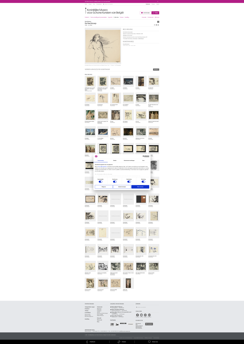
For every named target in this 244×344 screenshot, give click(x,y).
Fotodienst (99, 310)
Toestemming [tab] (101, 160)
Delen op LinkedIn (156, 25)
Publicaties (99, 309)
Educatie (144, 17)
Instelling (127, 17)
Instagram (145, 316)
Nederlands (148, 4)
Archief (98, 312)
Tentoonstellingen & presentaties (98, 17)
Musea (121, 17)
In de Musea (88, 312)
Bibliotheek (99, 308)
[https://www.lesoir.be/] (123, 323)
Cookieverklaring (156, 337)
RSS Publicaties (139, 328)
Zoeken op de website (104, 4)
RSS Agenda (138, 323)
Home (86, 4)
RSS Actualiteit (139, 326)
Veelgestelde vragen (90, 307)
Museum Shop (88, 315)
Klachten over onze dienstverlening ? (126, 337)
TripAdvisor (149, 316)
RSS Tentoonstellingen (139, 325)
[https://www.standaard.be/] (130, 324)
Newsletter (149, 324)
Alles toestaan (140, 186)
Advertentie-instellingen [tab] (129, 160)
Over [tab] (143, 160)
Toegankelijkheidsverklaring (138, 337)
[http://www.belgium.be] (117, 325)
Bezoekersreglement (89, 316)
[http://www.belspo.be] (112, 325)
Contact (90, 4)
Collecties (116, 17)
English (157, 4)
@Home (157, 17)
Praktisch (87, 17)
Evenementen (99, 4)
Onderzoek (150, 17)
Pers (94, 4)
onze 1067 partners (102, 166)
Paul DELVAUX (129, 45)
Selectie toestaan (122, 186)
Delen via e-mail (158, 25)
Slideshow (156, 69)
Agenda (110, 17)
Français (153, 4)
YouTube (141, 316)
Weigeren (104, 186)
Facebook (137, 316)
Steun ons (99, 320)
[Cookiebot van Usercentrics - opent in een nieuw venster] (143, 156)
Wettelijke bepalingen (148, 337)
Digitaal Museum (100, 315)
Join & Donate (146, 12)
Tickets (156, 12)
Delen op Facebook (154, 25)
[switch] (115, 182)
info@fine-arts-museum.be (124, 331)
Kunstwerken (158, 22)
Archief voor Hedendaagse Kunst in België (102, 314)
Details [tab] (114, 160)
